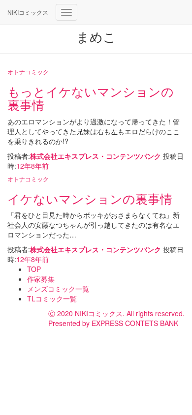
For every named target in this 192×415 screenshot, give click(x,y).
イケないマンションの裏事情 (89, 198)
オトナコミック (28, 71)
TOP (34, 269)
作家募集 (41, 279)
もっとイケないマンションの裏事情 (90, 98)
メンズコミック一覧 (58, 289)
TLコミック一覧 (52, 298)
